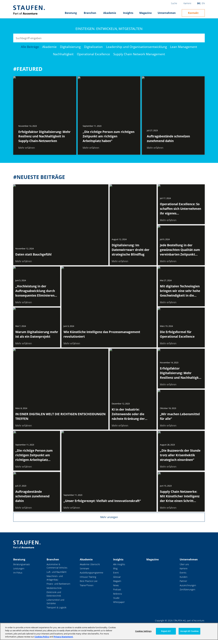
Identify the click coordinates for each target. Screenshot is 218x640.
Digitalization (93, 47)
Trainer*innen (86, 585)
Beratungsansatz (21, 564)
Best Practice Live (89, 581)
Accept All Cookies (189, 631)
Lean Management (183, 47)
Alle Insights (119, 564)
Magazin (117, 581)
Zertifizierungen (187, 589)
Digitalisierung (70, 47)
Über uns (184, 564)
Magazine (145, 13)
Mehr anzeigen (109, 517)
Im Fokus (17, 572)
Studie (116, 597)
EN (203, 3)
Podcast (117, 589)
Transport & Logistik (56, 607)
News (116, 585)
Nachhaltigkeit (63, 54)
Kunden (183, 576)
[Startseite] (29, 10)
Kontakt (193, 13)
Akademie (109, 13)
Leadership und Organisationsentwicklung (136, 47)
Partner (183, 581)
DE (198, 3)
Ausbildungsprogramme (91, 572)
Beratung (71, 13)
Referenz (117, 593)
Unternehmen (167, 13)
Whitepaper (119, 602)
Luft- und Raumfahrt (57, 571)
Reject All (165, 631)
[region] (109, 631)
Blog (115, 568)
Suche (174, 3)
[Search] (200, 38)
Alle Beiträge (30, 47)
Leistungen (18, 568)
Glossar (117, 576)
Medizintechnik (54, 588)
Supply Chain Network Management (139, 54)
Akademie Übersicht (90, 564)
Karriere (187, 3)
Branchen (90, 13)
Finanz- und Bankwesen (58, 583)
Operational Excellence (93, 54)
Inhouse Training (88, 576)
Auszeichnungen (188, 585)
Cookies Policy (41, 636)
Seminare (84, 568)
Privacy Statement (63, 636)
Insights (128, 13)
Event (116, 572)
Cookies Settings (143, 631)
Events (183, 572)
